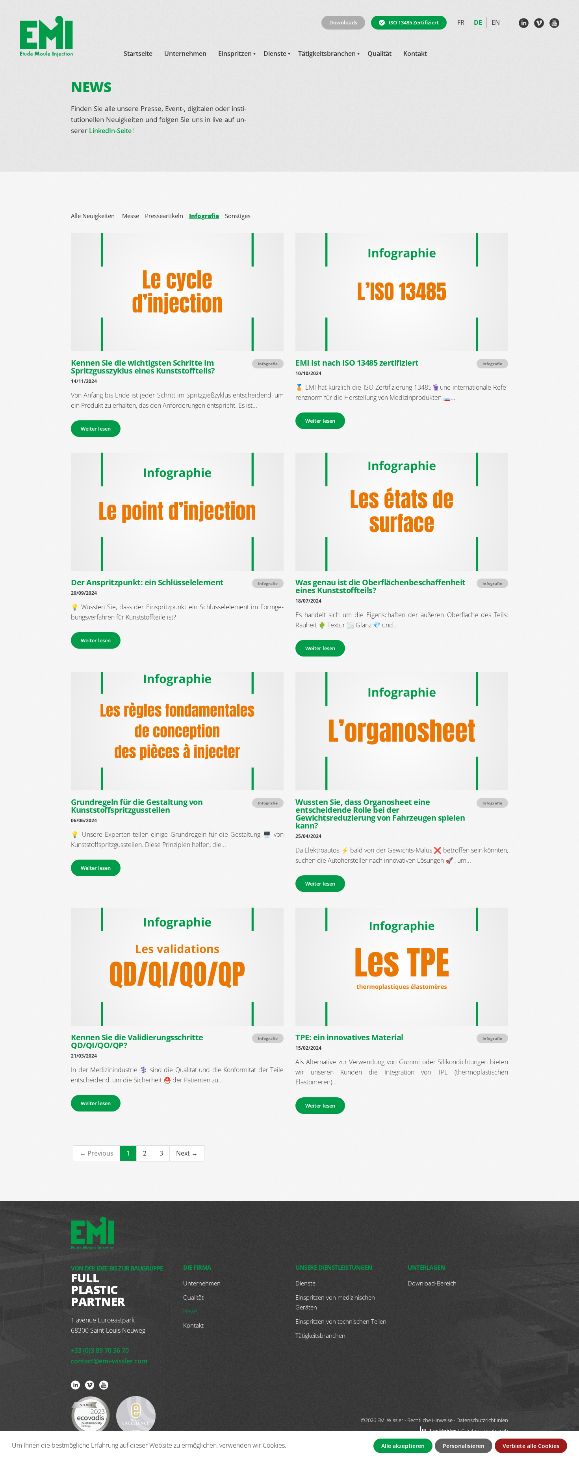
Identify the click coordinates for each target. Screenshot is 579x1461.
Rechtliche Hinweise (430, 1420)
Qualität (379, 53)
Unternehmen (185, 53)
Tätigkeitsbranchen (327, 53)
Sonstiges (238, 216)
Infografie (204, 216)
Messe (130, 216)
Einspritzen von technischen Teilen (340, 1321)
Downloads (343, 22)
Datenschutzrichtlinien (482, 1420)
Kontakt (415, 53)
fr (460, 22)
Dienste (275, 53)
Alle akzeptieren (403, 1446)
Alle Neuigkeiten (93, 216)
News (190, 1311)
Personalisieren (463, 1446)
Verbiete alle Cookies (531, 1446)
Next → (187, 1153)
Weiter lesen (96, 428)
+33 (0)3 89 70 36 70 (100, 1350)
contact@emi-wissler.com (109, 1361)
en (496, 22)
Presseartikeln (164, 216)
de (478, 22)
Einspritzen (235, 53)
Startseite (138, 53)
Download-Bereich (432, 1283)
